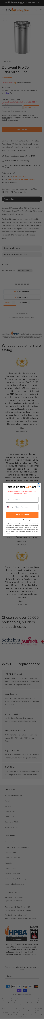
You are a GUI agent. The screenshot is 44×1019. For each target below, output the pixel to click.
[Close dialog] (38, 485)
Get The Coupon (22, 515)
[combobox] (10, 507)
